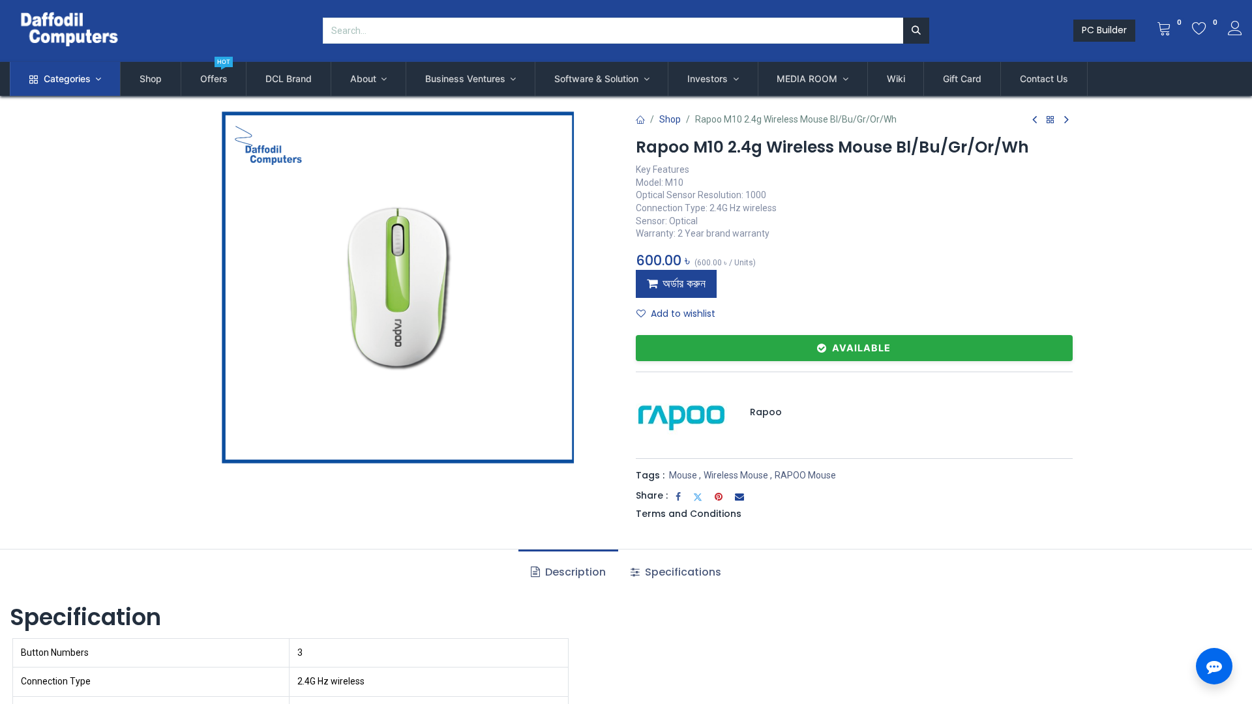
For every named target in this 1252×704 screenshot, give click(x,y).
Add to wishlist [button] (683, 313)
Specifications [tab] (681, 572)
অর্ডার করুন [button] (684, 283)
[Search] (916, 31)
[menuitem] (151, 79)
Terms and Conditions (688, 513)
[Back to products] (1050, 120)
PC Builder (1104, 30)
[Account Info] (1235, 30)
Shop (670, 119)
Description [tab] (574, 572)
